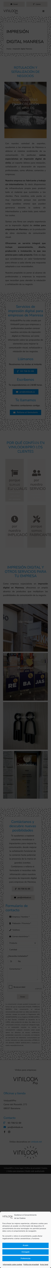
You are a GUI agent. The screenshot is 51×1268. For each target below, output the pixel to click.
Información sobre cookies (12, 1264)
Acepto (25, 1245)
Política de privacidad (31, 1264)
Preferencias (25, 1258)
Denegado (26, 1252)
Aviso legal (44, 1264)
